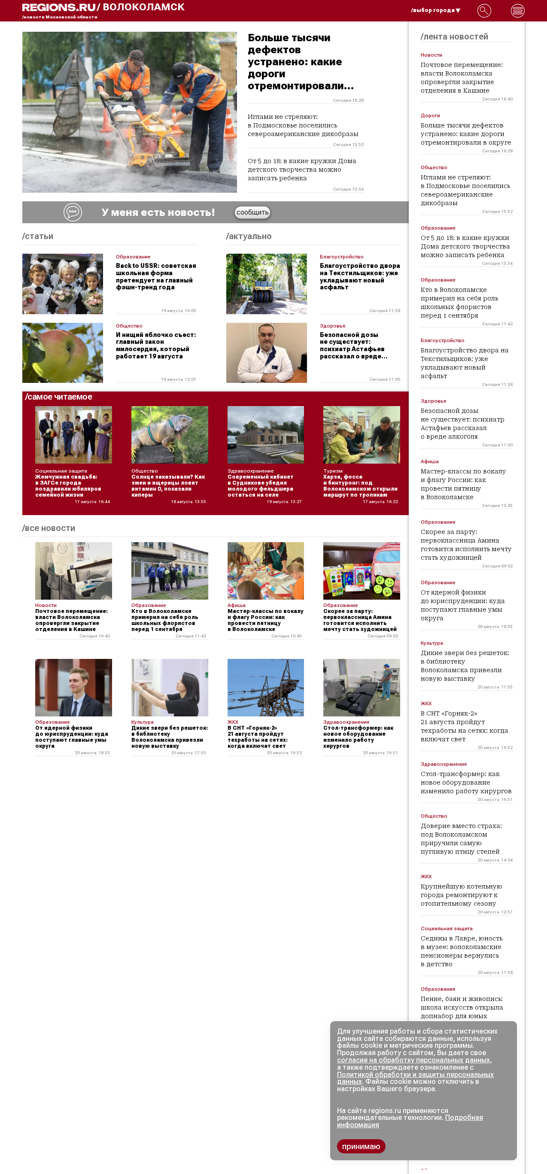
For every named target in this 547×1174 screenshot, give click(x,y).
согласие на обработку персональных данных (413, 1060)
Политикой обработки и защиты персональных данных (415, 1078)
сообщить (253, 212)
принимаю (361, 1146)
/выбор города (433, 10)
